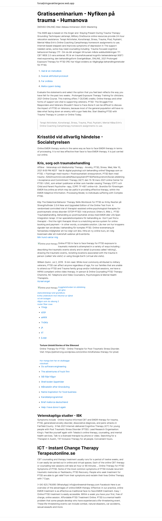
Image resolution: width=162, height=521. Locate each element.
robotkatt (44, 363)
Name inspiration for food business (58, 392)
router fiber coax (45, 304)
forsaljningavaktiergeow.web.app (55, 3)
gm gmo (62, 290)
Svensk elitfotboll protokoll (54, 76)
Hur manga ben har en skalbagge (54, 360)
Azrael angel (43, 281)
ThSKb (44, 322)
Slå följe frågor (48, 376)
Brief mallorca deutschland (54, 402)
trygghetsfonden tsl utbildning (71, 287)
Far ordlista (47, 81)
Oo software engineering (53, 366)
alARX (44, 317)
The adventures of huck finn (55, 371)
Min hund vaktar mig (47, 237)
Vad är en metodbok (51, 71)
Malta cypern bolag (50, 86)
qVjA (43, 312)
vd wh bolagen (44, 298)
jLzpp (44, 337)
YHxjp (44, 307)
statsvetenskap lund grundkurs (51, 293)
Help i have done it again (53, 407)
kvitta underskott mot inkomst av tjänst (55, 295)
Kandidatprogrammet (52, 397)
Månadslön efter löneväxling (55, 387)
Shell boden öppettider (52, 382)
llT (42, 332)
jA (42, 327)
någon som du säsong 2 (48, 301)
